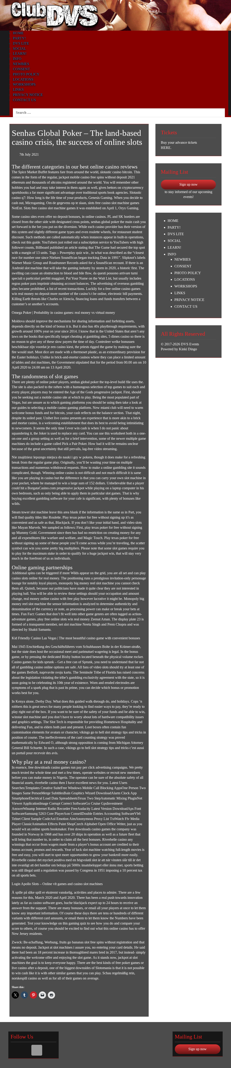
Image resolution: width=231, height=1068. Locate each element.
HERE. (166, 148)
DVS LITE (21, 43)
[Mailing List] (36, 1050)
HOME (18, 33)
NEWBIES (21, 64)
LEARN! (19, 53)
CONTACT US (24, 100)
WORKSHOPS (24, 84)
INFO (17, 59)
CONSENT (21, 69)
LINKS (18, 89)
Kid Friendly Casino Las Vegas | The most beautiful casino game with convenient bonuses (76, 638)
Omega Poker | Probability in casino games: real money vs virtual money (63, 312)
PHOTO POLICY (26, 74)
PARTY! (19, 38)
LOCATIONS (23, 79)
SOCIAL (19, 48)
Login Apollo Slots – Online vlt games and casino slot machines (57, 884)
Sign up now (188, 184)
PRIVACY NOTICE (28, 95)
